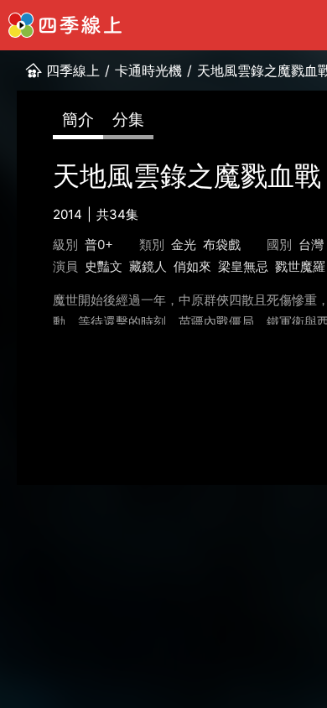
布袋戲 (222, 244)
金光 (183, 244)
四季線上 (73, 70)
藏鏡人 (148, 266)
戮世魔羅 (300, 266)
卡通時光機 (148, 70)
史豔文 (103, 266)
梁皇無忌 (243, 266)
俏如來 (192, 266)
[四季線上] (65, 25)
